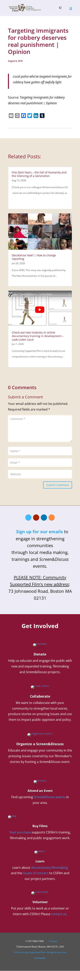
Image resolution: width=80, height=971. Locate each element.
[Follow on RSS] (52, 517)
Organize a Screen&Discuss (40, 744)
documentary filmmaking (49, 867)
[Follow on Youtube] (36, 517)
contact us (58, 914)
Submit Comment (57, 485)
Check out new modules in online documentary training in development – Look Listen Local (37, 336)
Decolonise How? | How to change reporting (34, 257)
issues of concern (36, 873)
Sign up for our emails (39, 531)
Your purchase (20, 832)
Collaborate (40, 696)
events (49, 797)
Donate (40, 654)
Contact (53, 941)
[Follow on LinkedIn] (44, 517)
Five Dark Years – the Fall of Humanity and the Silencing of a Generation (39, 174)
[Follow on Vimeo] (28, 517)
